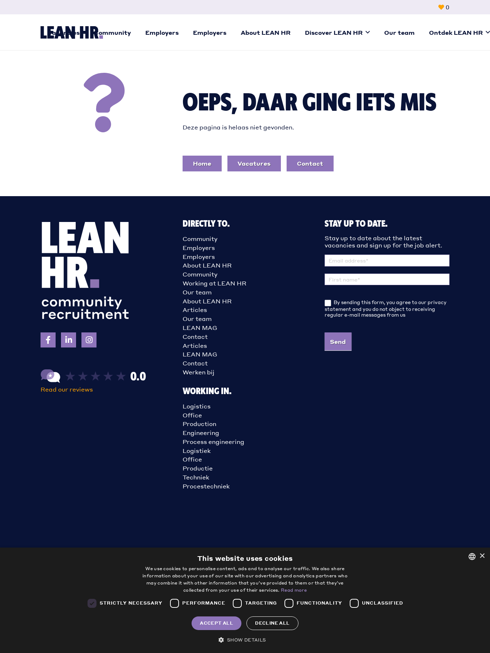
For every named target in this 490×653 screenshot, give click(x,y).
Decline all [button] (272, 623)
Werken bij (199, 372)
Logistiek (197, 450)
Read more (294, 590)
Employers (199, 247)
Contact (195, 336)
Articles (195, 309)
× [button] (482, 556)
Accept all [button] (216, 623)
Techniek (196, 477)
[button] (368, 32)
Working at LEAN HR (214, 283)
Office (192, 415)
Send (338, 341)
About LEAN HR (207, 265)
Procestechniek (206, 486)
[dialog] (245, 600)
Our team (197, 292)
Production (199, 423)
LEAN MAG (200, 327)
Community (200, 238)
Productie (198, 468)
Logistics (197, 406)
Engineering (201, 432)
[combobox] (472, 556)
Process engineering (213, 441)
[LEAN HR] (93, 385)
